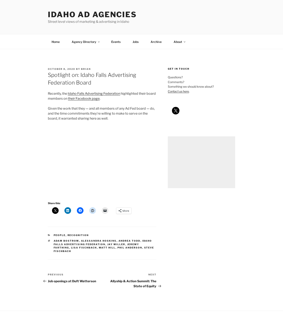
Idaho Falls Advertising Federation (94, 94)
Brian (86, 69)
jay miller (116, 244)
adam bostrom (66, 240)
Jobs (136, 42)
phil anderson (129, 247)
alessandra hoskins (99, 240)
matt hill (107, 247)
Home (56, 42)
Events (116, 42)
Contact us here (178, 91)
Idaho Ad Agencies (92, 14)
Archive (156, 42)
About (178, 42)
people (60, 235)
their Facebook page (84, 99)
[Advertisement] (201, 162)
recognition (78, 235)
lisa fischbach (84, 247)
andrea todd (129, 240)
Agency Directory (84, 42)
